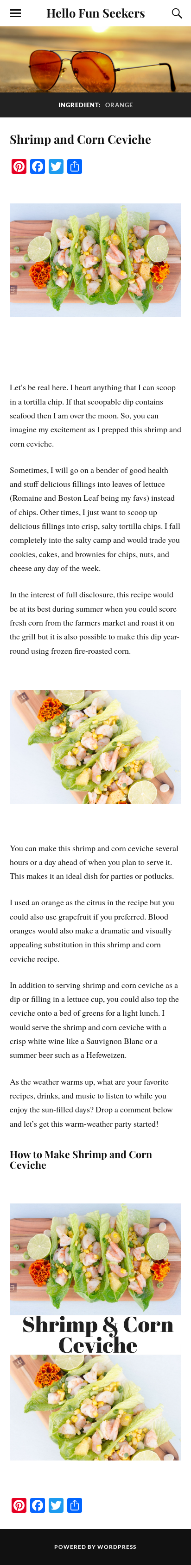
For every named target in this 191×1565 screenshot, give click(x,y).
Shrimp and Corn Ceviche (80, 139)
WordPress (116, 1546)
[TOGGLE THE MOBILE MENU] (15, 13)
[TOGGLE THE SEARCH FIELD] (175, 13)
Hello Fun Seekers (95, 12)
